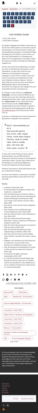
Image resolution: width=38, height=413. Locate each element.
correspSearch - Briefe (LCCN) (13, 323)
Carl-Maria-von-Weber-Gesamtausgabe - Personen (16, 333)
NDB (5, 338)
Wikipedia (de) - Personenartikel (22, 296)
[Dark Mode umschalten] (21, 3)
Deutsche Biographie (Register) (21, 338)
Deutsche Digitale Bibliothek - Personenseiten (17, 303)
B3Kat (5, 296)
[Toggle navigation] (34, 3)
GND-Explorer (23, 292)
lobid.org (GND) (8, 292)
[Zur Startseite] (3, 3)
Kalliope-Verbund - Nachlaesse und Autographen (18, 314)
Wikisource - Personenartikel (12, 328)
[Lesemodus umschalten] (17, 3)
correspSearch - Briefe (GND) (13, 310)
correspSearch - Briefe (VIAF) (13, 319)
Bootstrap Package (27, 398)
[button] (3, 274)
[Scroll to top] (34, 409)
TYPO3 (15, 398)
